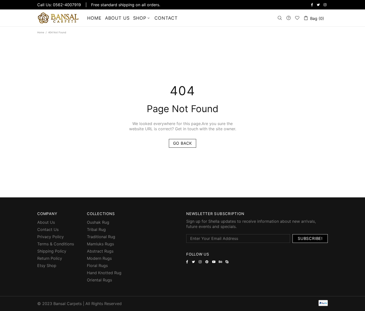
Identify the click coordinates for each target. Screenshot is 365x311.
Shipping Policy (51, 251)
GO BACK (182, 143)
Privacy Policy (50, 236)
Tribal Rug (96, 229)
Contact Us (48, 229)
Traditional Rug (101, 236)
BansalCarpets (59, 18)
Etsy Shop (46, 265)
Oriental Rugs (99, 279)
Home (40, 32)
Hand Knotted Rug (104, 272)
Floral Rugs (97, 265)
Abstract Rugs (100, 251)
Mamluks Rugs (100, 243)
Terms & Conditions (55, 243)
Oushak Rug (98, 222)
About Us (46, 222)
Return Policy (49, 258)
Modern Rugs (99, 258)
